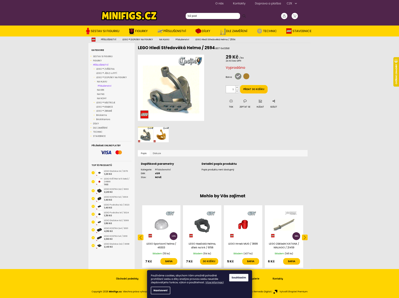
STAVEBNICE (99, 136)
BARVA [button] (168, 261)
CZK (290, 3)
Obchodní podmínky (127, 278)
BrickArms (101, 115)
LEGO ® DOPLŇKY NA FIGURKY (111, 77)
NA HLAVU (102, 81)
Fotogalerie (252, 278)
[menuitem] (103, 31)
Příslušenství (104, 85)
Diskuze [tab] (157, 153)
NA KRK (100, 89)
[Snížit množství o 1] (236, 91)
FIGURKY (97, 60)
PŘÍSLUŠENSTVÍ (100, 64)
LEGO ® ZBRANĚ (104, 110)
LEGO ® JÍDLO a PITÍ (106, 73)
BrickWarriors (103, 119)
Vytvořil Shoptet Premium (294, 291)
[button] (161, 261)
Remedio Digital (262, 291)
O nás (219, 3)
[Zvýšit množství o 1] (236, 87)
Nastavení (160, 290)
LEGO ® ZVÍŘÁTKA (105, 68)
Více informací (214, 282)
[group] (161, 236)
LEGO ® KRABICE (104, 106)
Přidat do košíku (253, 89)
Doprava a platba (268, 3)
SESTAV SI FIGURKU (103, 56)
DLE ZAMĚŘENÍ (100, 127)
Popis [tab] (144, 153)
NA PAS (100, 94)
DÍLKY (96, 123)
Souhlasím (239, 277)
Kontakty (239, 3)
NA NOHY (102, 98)
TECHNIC (97, 131)
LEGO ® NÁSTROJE (105, 102)
